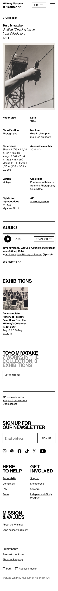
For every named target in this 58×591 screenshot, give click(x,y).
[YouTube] (43, 451)
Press (6, 494)
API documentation (13, 397)
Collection (11, 17)
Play (7, 239)
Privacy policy (10, 548)
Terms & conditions (13, 554)
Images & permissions (15, 400)
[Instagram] (4, 451)
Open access (10, 403)
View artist (12, 375)
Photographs (10, 133)
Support (34, 478)
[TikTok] (27, 451)
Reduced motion (28, 568)
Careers (34, 488)
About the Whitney (13, 524)
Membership (37, 483)
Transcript (44, 239)
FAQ (5, 488)
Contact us (9, 483)
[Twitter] (34, 451)
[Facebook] (19, 451)
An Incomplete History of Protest (23, 254)
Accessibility (9, 478)
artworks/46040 (39, 201)
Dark (8, 568)
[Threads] (12, 451)
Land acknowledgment (15, 529)
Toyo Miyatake (13, 25)
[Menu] (52, 5)
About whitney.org (13, 559)
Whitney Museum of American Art (13, 5)
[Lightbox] (29, 76)
